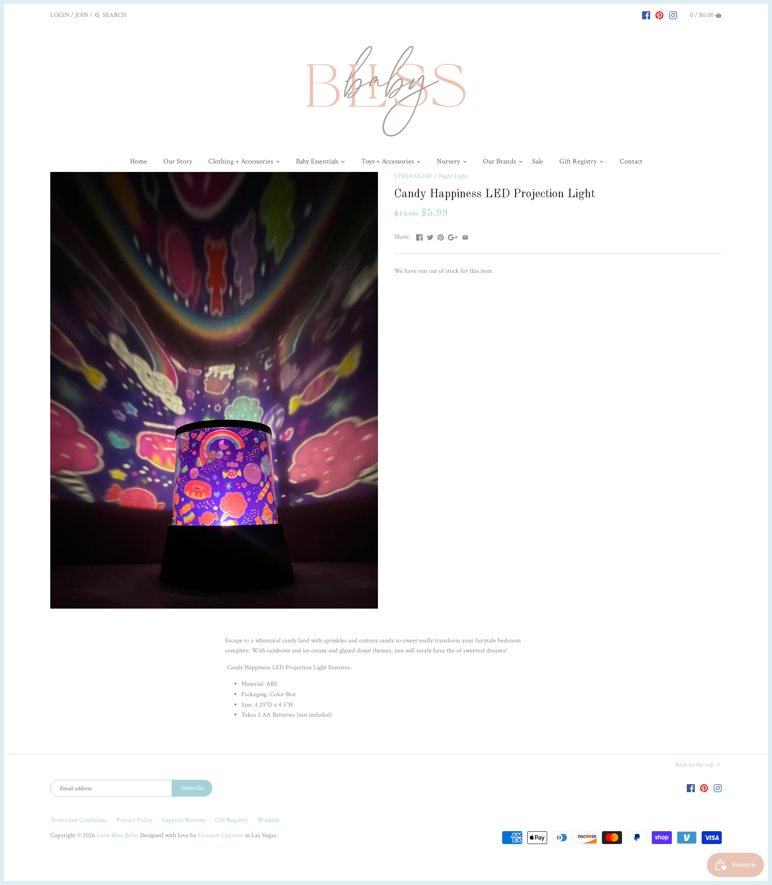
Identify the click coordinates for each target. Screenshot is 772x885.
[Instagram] (673, 14)
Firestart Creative (220, 835)
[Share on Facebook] (419, 236)
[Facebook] (646, 14)
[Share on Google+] (453, 236)
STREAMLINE (413, 176)
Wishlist (268, 820)
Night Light (453, 176)
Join (81, 15)
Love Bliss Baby (117, 835)
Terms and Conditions (78, 820)
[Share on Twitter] (430, 236)
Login (59, 15)
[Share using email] (465, 236)
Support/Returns (183, 820)
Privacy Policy (134, 820)
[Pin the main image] (440, 236)
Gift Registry (231, 820)
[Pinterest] (659, 14)
